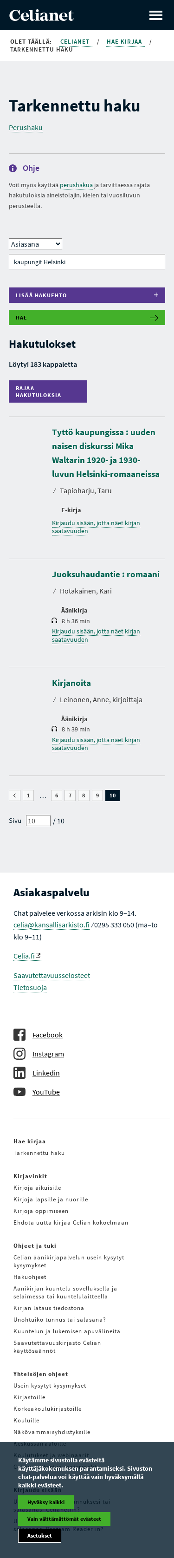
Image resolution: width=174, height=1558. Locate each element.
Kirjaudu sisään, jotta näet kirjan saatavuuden (96, 527)
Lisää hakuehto (41, 295)
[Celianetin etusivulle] (41, 18)
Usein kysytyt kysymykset (49, 1385)
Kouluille (26, 1420)
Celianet (75, 42)
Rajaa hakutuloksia (41, 391)
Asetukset (39, 1535)
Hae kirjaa (125, 42)
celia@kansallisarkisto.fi (51, 924)
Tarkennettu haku (39, 1153)
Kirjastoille (29, 1397)
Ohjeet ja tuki (35, 1246)
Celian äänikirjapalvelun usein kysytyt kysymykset (68, 1261)
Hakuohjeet (29, 1277)
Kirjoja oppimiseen (41, 1211)
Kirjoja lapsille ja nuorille (50, 1199)
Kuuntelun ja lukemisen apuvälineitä (67, 1331)
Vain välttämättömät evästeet (64, 1518)
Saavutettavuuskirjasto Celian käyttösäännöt (57, 1347)
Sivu (15, 820)
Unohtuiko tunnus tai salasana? (59, 1319)
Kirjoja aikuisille (37, 1188)
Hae (22, 317)
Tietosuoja (30, 987)
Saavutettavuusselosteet (51, 975)
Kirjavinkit (30, 1176)
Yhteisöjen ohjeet (40, 1374)
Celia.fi (24, 955)
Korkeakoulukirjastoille (47, 1409)
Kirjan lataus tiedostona (48, 1308)
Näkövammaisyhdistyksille (51, 1432)
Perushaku (26, 127)
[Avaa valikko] (156, 15)
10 (115, 795)
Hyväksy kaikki (45, 1502)
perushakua (76, 185)
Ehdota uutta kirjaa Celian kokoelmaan (71, 1222)
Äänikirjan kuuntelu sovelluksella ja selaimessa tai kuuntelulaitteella (65, 1292)
